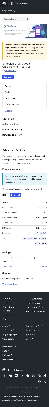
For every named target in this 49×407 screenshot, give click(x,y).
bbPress (7, 355)
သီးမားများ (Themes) (33, 303)
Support (8, 111)
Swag (29, 339)
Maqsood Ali (10, 70)
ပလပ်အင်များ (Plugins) (35, 307)
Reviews (8, 92)
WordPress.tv (9, 339)
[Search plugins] (27, 19)
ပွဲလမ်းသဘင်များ (32, 330)
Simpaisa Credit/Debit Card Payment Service (16, 65)
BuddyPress (8, 359)
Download (8, 77)
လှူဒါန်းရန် (32, 335)
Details (8, 86)
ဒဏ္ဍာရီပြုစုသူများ (10, 335)
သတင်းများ (6, 303)
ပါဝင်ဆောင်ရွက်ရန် (34, 326)
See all (44, 266)
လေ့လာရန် (6, 326)
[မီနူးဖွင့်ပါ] (45, 3)
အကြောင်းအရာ (7, 299)
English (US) (42, 233)
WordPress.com (10, 347)
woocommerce (40, 243)
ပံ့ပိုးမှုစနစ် (8, 330)
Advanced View (12, 104)
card (24, 238)
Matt (5, 351)
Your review (7, 266)
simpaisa (42, 238)
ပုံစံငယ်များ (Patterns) (35, 311)
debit (35, 238)
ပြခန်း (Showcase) (34, 299)
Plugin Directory (8, 11)
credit (30, 238)
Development (11, 98)
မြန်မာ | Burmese (15, 370)
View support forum (11, 284)
